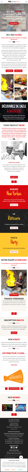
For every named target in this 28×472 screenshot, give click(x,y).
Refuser (7, 469)
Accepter (20, 469)
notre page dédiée (21, 466)
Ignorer (14, 469)
